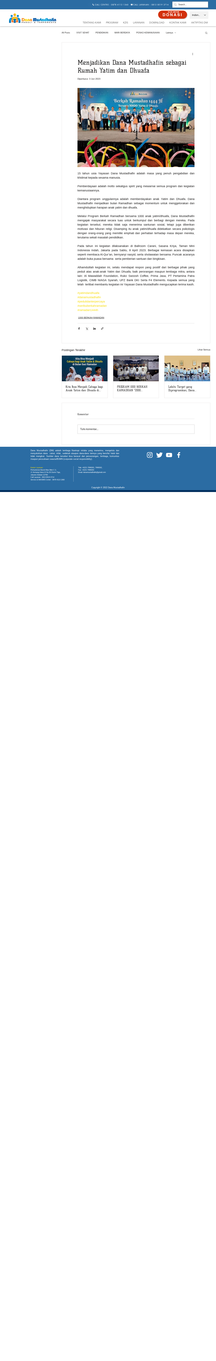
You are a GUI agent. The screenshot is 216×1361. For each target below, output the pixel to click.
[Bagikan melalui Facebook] (78, 328)
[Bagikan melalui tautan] (102, 328)
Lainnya (169, 32)
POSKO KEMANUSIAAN (148, 32)
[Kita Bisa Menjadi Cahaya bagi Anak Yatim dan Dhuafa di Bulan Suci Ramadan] (85, 368)
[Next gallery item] (191, 128)
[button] (206, 32)
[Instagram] (150, 455)
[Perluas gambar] (135, 127)
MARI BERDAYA (122, 32)
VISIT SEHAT (82, 32)
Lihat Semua (204, 349)
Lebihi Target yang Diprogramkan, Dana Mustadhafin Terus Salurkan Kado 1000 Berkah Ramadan (186, 388)
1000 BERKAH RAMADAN (91, 317)
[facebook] (178, 455)
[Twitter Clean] (159, 455)
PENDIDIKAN (102, 32)
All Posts (66, 32)
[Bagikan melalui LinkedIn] (94, 328)
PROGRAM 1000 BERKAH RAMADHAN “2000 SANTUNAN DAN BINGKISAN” (132, 388)
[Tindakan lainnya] (192, 54)
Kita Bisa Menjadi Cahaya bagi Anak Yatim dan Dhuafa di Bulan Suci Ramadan (84, 388)
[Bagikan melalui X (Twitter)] (86, 328)
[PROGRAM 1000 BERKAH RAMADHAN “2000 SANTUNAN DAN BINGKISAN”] (136, 368)
